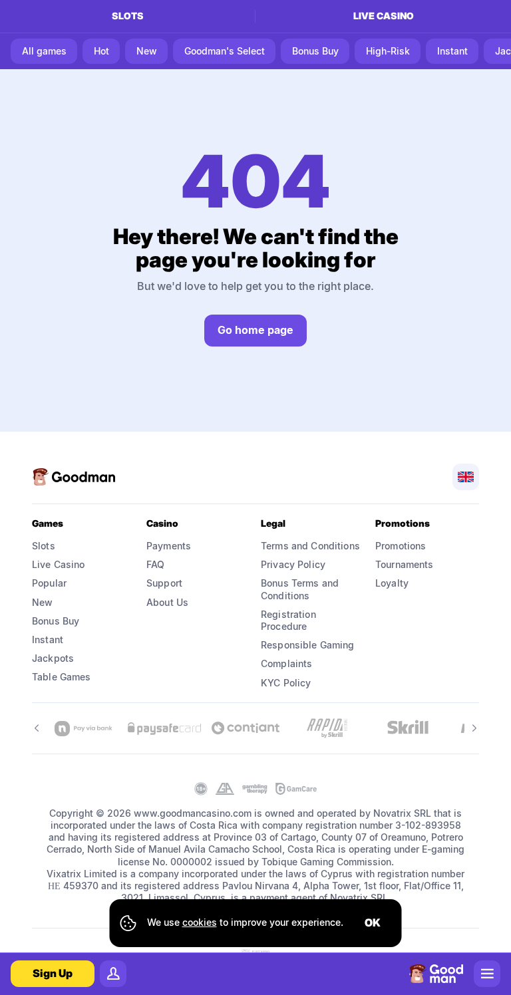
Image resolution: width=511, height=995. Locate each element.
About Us (167, 602)
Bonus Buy (55, 621)
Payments (168, 545)
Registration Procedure (290, 620)
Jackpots (53, 658)
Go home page (255, 330)
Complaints (286, 663)
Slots (128, 15)
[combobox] (465, 477)
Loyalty (392, 583)
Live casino (383, 15)
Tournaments (404, 564)
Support (164, 583)
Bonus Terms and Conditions (301, 589)
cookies (199, 922)
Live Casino (58, 564)
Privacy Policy (293, 564)
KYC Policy (286, 682)
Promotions (400, 545)
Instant (47, 639)
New (42, 602)
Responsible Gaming (308, 644)
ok (373, 922)
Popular (49, 583)
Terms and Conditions (310, 545)
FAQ (155, 564)
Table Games (61, 676)
